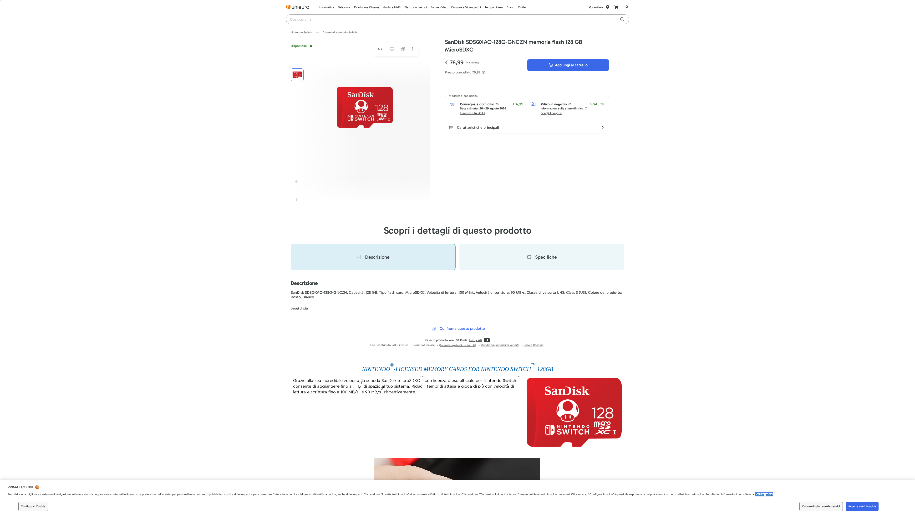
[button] (365, 107)
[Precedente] (296, 181)
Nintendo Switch (301, 32)
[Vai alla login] (625, 7)
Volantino (596, 7)
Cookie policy (764, 494)
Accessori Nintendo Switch (340, 32)
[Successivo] (296, 199)
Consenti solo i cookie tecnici (821, 506)
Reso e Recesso (534, 345)
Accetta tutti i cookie (862, 506)
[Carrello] (616, 7)
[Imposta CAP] (607, 7)
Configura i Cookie (33, 506)
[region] (457, 497)
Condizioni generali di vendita (500, 345)
